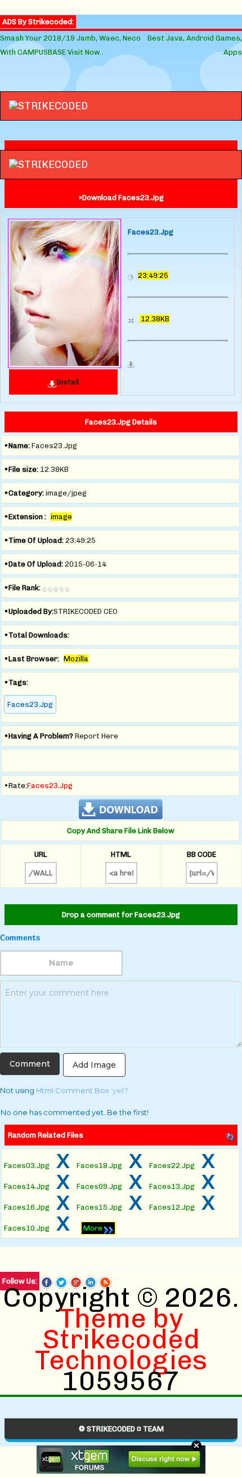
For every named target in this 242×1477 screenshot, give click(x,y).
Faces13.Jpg (172, 1186)
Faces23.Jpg (30, 704)
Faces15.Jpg (99, 1207)
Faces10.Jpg (27, 1228)
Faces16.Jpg (27, 1207)
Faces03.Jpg (27, 1165)
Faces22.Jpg (172, 1165)
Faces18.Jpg (99, 1165)
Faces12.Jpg (172, 1207)
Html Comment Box (72, 1090)
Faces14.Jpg (27, 1186)
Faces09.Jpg (99, 1186)
